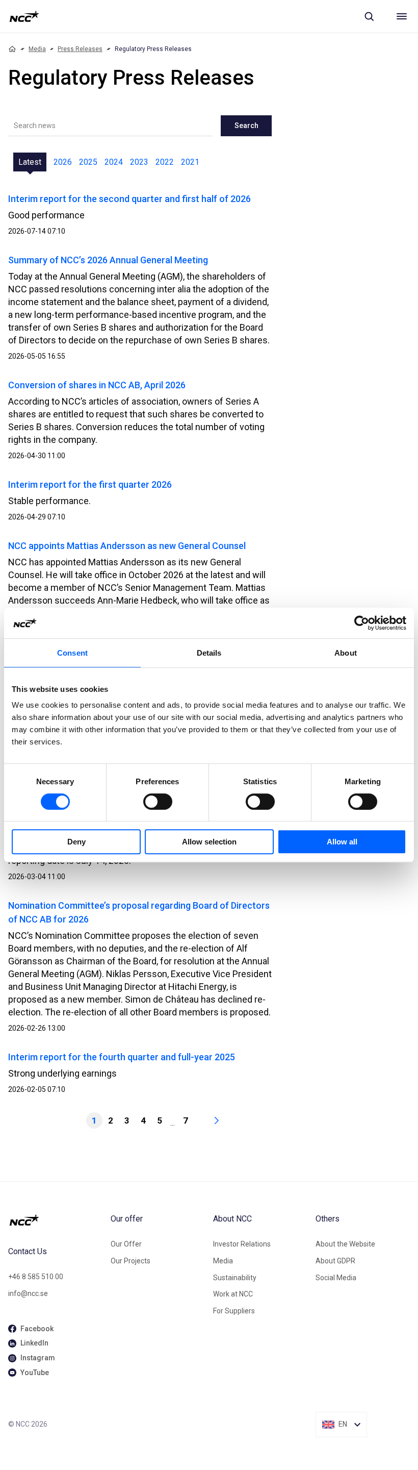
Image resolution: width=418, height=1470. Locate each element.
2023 (139, 162)
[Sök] (369, 16)
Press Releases (80, 49)
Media (37, 49)
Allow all (342, 841)
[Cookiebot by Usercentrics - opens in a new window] (361, 623)
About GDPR (335, 1261)
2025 (88, 162)
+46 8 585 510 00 (35, 1277)
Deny (76, 841)
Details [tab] (209, 653)
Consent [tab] (72, 653)
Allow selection (209, 841)
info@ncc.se (28, 1293)
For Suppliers (234, 1311)
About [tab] (345, 653)
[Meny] (401, 16)
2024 (113, 162)
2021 (190, 162)
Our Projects (130, 1261)
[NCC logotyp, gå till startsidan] (24, 16)
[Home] (12, 49)
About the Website (345, 1244)
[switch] (157, 801)
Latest (29, 162)
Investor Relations (242, 1244)
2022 (164, 162)
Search (246, 125)
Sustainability (234, 1278)
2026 (63, 162)
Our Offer (126, 1244)
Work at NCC (233, 1294)
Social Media (336, 1278)
